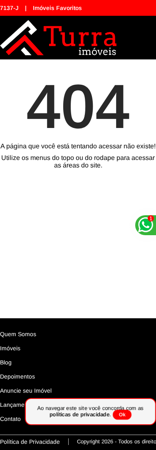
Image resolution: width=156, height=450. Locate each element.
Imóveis (10, 348)
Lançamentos (18, 404)
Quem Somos (18, 334)
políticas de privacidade (79, 414)
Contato (10, 419)
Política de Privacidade (30, 441)
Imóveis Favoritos (57, 8)
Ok (122, 415)
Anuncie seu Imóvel (26, 390)
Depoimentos (17, 376)
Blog (6, 362)
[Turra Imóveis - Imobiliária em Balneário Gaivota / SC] (58, 37)
